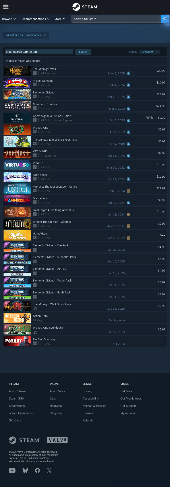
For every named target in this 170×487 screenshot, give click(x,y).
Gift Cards (15, 420)
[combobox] (116, 19)
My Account (128, 413)
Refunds (88, 420)
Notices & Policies (94, 405)
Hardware (56, 405)
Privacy (87, 391)
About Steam (17, 391)
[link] (163, 117)
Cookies (88, 413)
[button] (9, 19)
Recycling (56, 413)
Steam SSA (16, 398)
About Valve (57, 391)
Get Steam (127, 391)
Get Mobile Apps (131, 398)
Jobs (53, 398)
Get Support (128, 405)
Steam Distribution (21, 413)
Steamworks (17, 405)
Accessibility (91, 398)
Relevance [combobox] (147, 52)
